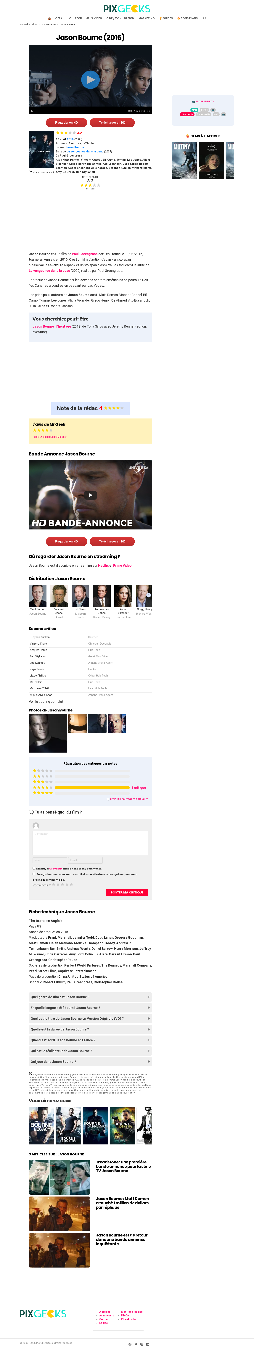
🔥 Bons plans (187, 18)
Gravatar (55, 868)
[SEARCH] (204, 18)
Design (129, 18)
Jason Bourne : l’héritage (52, 326)
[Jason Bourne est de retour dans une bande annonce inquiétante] (59, 1250)
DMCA (125, 1315)
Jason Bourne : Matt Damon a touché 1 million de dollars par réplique (122, 1203)
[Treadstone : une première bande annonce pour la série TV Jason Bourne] (59, 1177)
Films (34, 24)
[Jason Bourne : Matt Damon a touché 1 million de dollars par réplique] (59, 1214)
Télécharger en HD (112, 122)
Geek (58, 18)
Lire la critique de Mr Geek (50, 437)
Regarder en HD (66, 122)
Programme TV (205, 101)
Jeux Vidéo (94, 18)
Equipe (103, 1322)
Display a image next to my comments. (69, 868)
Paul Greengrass (85, 254)
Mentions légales (132, 1311)
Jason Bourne (48, 24)
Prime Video (122, 565)
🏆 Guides (166, 18)
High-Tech (74, 18)
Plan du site (128, 1319)
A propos (104, 1311)
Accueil (24, 24)
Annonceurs (106, 1315)
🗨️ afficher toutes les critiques (127, 799)
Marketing (147, 18)
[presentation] (148, 595)
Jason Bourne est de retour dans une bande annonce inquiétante (121, 1239)
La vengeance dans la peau (85, 151)
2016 (70, 139)
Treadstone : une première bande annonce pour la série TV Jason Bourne (123, 1166)
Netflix (103, 565)
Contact (104, 1319)
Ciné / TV (112, 18)
